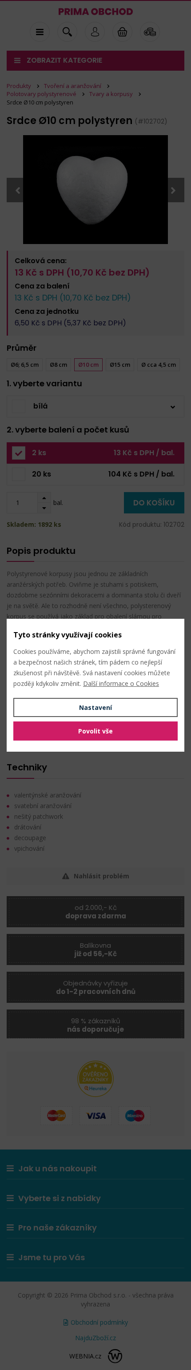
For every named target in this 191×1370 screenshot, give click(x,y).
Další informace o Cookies (121, 683)
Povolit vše (95, 731)
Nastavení (95, 707)
